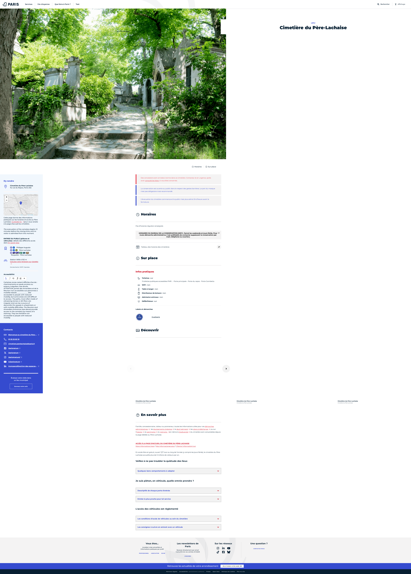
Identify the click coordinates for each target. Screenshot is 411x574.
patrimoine (151, 432)
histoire (139, 432)
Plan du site (241, 571)
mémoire (164, 432)
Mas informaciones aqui (165, 446)
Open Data (216, 571)
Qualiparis (156, 317)
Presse (208, 571)
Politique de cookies (228, 571)
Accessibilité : (191, 571)
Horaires (198, 167)
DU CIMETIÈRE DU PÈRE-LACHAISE (174, 443)
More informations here (145, 446)
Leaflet (21, 214)
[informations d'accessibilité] (15, 278)
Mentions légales (171, 571)
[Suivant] (226, 369)
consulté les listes (152, 181)
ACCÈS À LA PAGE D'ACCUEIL (148, 443)
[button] (21, 203)
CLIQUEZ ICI (17, 222)
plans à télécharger (200, 429)
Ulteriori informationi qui (186, 446)
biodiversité (183, 432)
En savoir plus (13, 243)
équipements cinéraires (162, 429)
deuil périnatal (182, 429)
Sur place (212, 167)
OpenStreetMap (30, 214)
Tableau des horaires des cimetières (155, 247)
